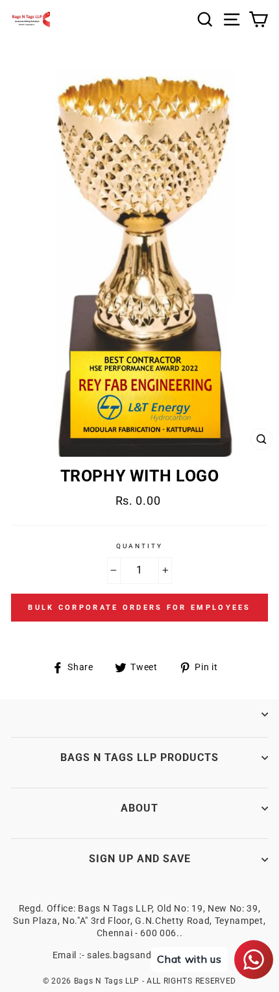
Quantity (139, 546)
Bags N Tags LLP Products (139, 757)
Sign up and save (140, 859)
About (139, 808)
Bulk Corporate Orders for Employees (139, 607)
